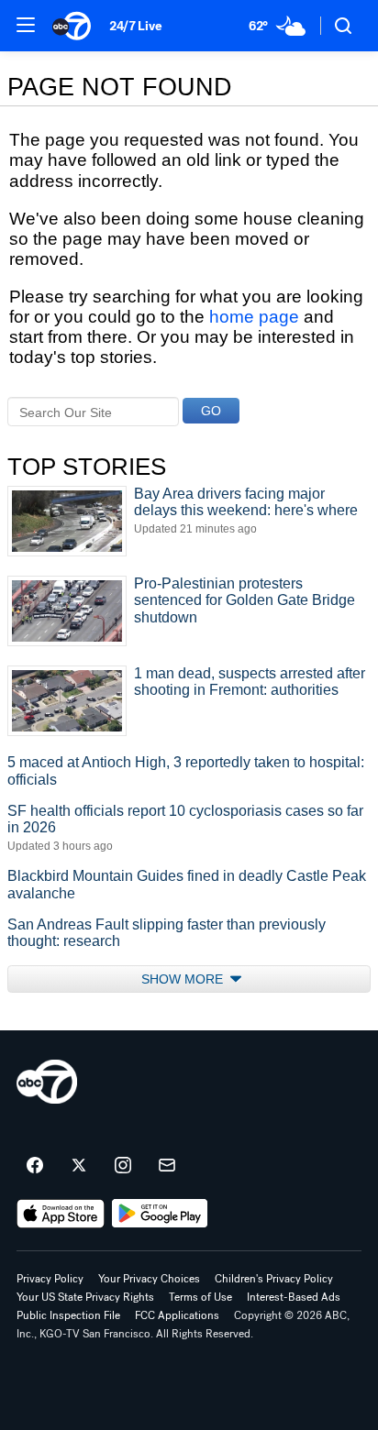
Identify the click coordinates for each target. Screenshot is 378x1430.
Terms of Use (200, 1297)
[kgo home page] (47, 1082)
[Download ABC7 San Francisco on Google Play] (160, 1213)
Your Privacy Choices (149, 1278)
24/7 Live (135, 26)
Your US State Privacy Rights (85, 1297)
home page (254, 316)
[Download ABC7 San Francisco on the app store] (61, 1213)
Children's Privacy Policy (274, 1278)
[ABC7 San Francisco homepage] (71, 25)
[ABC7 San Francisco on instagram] (123, 1166)
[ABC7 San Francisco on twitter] (79, 1166)
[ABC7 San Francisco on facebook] (35, 1166)
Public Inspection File (68, 1315)
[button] (25, 24)
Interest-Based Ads (293, 1297)
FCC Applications (177, 1315)
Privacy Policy (50, 1278)
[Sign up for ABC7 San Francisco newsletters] (167, 1166)
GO (211, 410)
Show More (184, 979)
